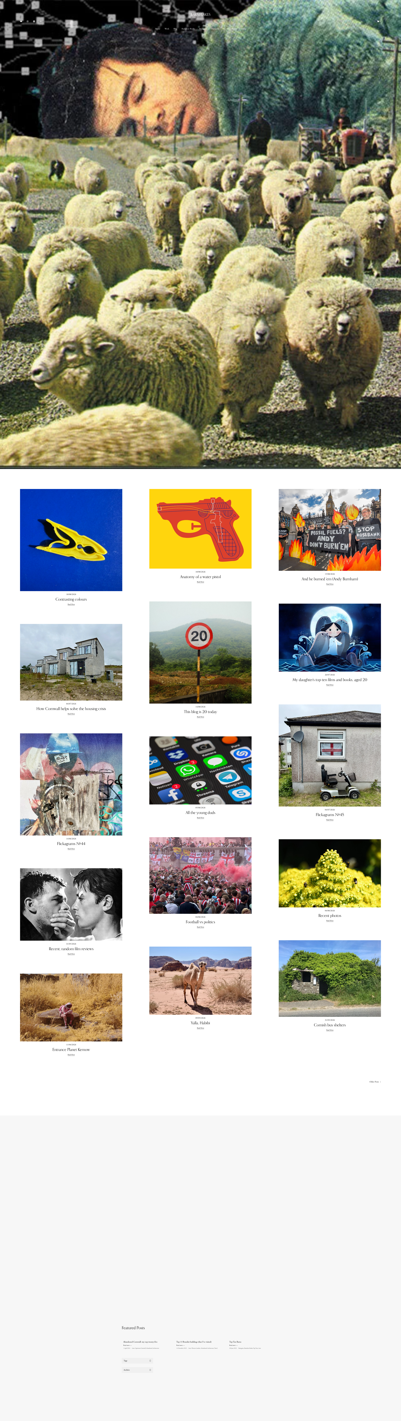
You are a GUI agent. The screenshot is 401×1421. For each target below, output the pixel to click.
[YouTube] (21, 21)
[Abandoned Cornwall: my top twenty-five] (148, 1338)
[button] (276, 1335)
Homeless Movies (230, 29)
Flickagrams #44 (71, 843)
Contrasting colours (71, 599)
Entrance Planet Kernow (71, 1049)
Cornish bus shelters (330, 1025)
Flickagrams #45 (330, 814)
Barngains (203, 29)
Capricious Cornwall (140, 1348)
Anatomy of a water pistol (200, 576)
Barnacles (215, 29)
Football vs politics (200, 922)
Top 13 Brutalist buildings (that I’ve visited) (193, 1342)
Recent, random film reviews (71, 948)
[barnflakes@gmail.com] (41, 21)
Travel (215, 1348)
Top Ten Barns (235, 1342)
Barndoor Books (188, 29)
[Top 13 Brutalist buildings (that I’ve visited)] (201, 1338)
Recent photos (329, 915)
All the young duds (200, 812)
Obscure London (195, 1348)
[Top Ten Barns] (254, 1338)
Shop (244, 29)
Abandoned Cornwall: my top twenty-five (140, 1342)
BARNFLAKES (201, 14)
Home (157, 29)
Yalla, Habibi (200, 1022)
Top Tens (255, 1348)
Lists (133, 1348)
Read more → (127, 1345)
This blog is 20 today (200, 711)
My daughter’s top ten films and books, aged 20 (330, 679)
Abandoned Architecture (152, 1348)
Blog (175, 29)
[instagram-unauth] (28, 21)
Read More (71, 604)
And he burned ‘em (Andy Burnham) (330, 579)
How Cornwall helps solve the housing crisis (71, 708)
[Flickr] (34, 21)
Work (167, 29)
